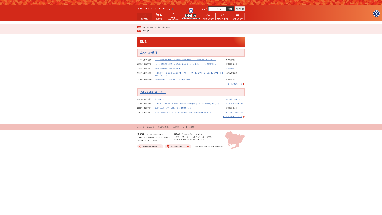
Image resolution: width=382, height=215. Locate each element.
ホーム (145, 27)
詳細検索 (238, 9)
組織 (222, 19)
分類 (237, 19)
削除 (148, 31)
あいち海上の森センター (235, 99)
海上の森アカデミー (162, 99)
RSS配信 (191, 127)
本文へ (142, 9)
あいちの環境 (148, 52)
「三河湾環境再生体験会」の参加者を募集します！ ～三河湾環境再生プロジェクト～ (185, 60)
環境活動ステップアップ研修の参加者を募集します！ (174, 108)
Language (167, 9)
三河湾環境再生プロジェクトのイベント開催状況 (174, 80)
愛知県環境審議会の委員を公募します (168, 68)
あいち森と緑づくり (153, 92)
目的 (208, 19)
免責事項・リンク (178, 127)
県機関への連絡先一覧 (150, 146)
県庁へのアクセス (176, 146)
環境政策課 (230, 68)
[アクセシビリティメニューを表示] (376, 13)
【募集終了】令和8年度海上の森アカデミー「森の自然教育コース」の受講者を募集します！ (188, 104)
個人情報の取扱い (163, 127)
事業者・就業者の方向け (173, 18)
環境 (144, 31)
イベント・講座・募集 (158, 27)
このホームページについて (145, 127)
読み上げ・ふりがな (154, 9)
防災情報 (144, 19)
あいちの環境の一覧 (235, 84)
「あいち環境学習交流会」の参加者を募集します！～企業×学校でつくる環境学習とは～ (186, 64)
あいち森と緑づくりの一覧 (232, 117)
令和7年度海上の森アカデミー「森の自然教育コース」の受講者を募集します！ (183, 112)
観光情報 (159, 19)
